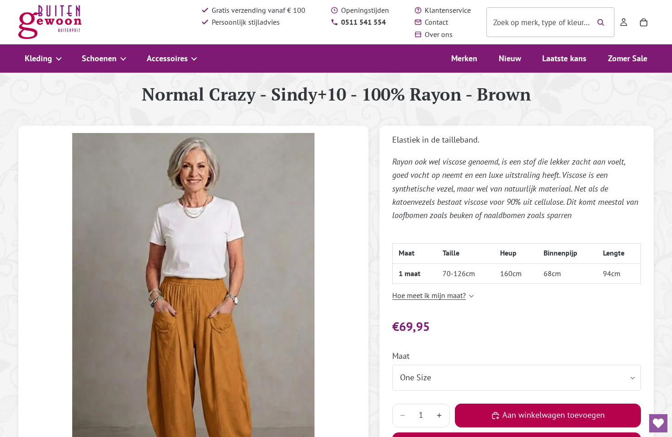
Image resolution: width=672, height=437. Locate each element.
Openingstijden (365, 10)
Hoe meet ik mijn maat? (429, 295)
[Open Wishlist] (658, 423)
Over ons (439, 34)
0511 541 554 (363, 22)
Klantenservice (448, 10)
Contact (436, 22)
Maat (401, 356)
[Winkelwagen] (644, 22)
